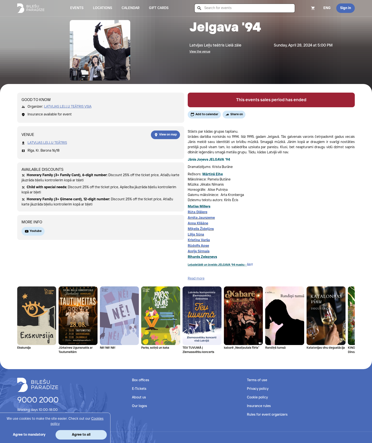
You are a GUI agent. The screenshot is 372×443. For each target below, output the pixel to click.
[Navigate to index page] (30, 8)
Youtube (36, 231)
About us (139, 397)
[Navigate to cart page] (307, 8)
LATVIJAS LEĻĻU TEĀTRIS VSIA (67, 106)
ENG (327, 8)
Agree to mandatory (29, 434)
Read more (196, 278)
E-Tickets (139, 388)
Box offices (140, 380)
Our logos (139, 406)
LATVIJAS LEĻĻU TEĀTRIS (47, 143)
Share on (236, 114)
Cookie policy (257, 397)
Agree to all (81, 434)
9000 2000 (38, 400)
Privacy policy (257, 388)
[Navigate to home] (37, 385)
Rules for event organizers (267, 414)
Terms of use (257, 380)
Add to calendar (206, 114)
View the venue (199, 51)
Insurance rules (259, 406)
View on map (168, 134)
